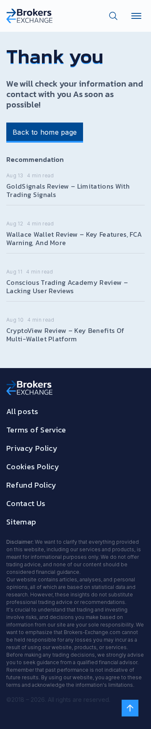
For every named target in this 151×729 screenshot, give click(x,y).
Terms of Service (36, 429)
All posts (22, 411)
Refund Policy (31, 485)
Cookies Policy (32, 466)
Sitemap (21, 521)
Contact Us (26, 503)
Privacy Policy (31, 448)
